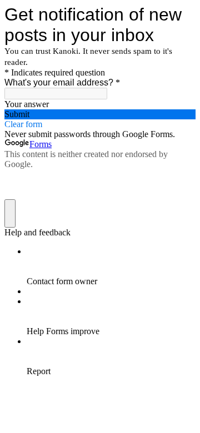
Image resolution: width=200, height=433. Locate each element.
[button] (100, 114)
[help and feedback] (10, 213)
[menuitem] (111, 266)
